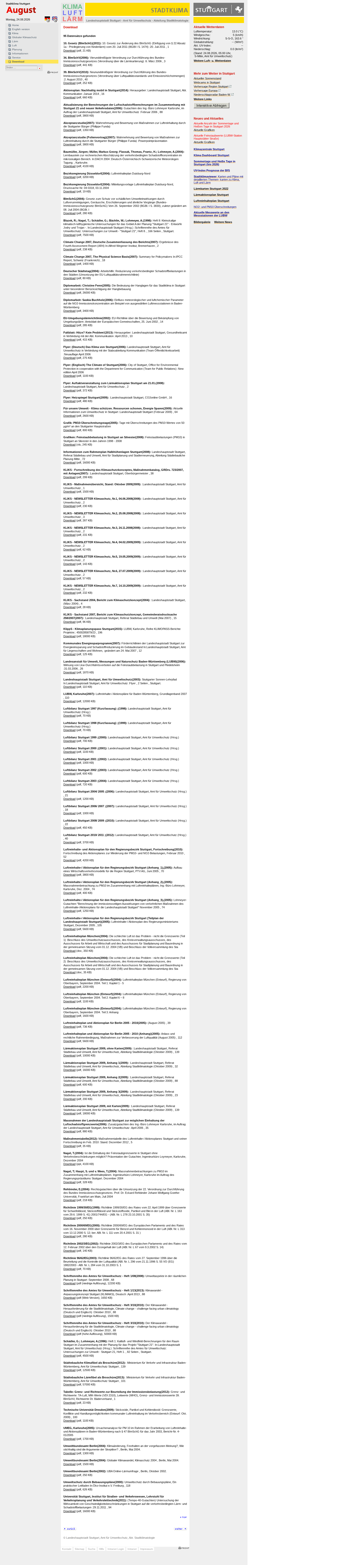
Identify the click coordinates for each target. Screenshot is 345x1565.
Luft (14, 45)
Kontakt (66, 1549)
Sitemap (79, 1549)
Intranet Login (116, 1549)
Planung (17, 49)
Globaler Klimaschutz (24, 37)
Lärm (15, 41)
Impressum (146, 1549)
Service (16, 57)
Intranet (132, 1549)
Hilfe (101, 1549)
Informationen (20, 53)
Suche (91, 1549)
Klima (15, 33)
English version (21, 29)
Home (15, 25)
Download (18, 61)
